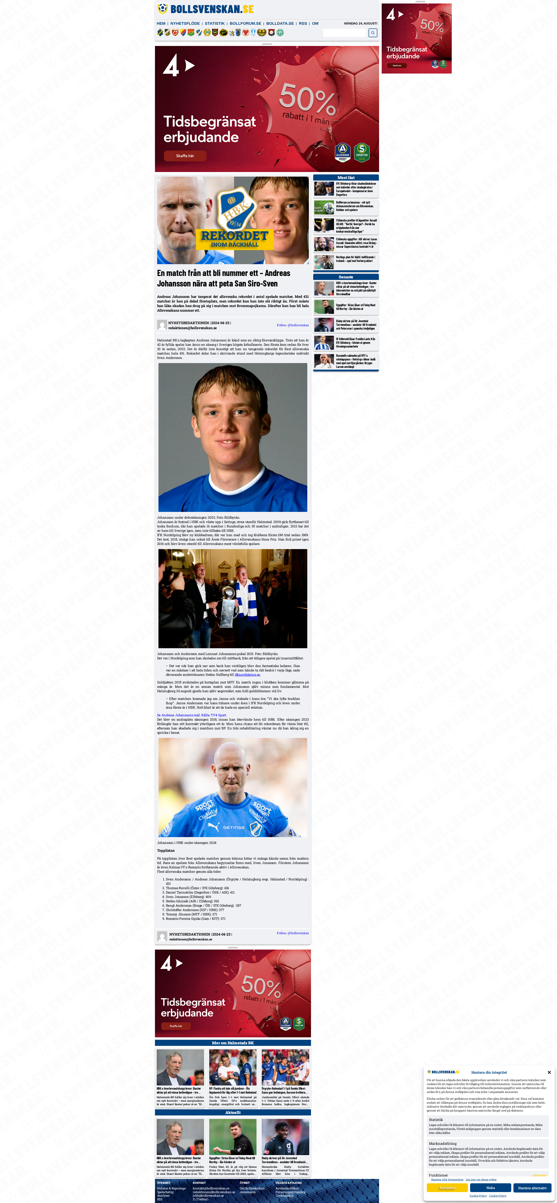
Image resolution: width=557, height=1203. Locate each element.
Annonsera (248, 1192)
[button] (549, 1072)
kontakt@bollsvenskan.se (211, 1188)
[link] (248, 674)
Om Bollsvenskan (252, 1188)
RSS (303, 23)
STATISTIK (215, 23)
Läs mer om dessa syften (481, 1179)
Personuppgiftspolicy (290, 1192)
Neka (491, 1187)
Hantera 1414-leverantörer (447, 1179)
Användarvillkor (287, 1188)
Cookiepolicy (284, 1195)
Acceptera (447, 1187)
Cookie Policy (478, 1195)
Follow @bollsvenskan (293, 325)
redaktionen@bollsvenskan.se (214, 1192)
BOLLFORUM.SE (245, 23)
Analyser (163, 1195)
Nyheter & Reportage (171, 1188)
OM (315, 23)
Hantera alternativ (532, 1188)
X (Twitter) (200, 1199)
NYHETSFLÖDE (185, 23)
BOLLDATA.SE (280, 23)
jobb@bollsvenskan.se (208, 1195)
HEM (161, 23)
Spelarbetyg (165, 1192)
